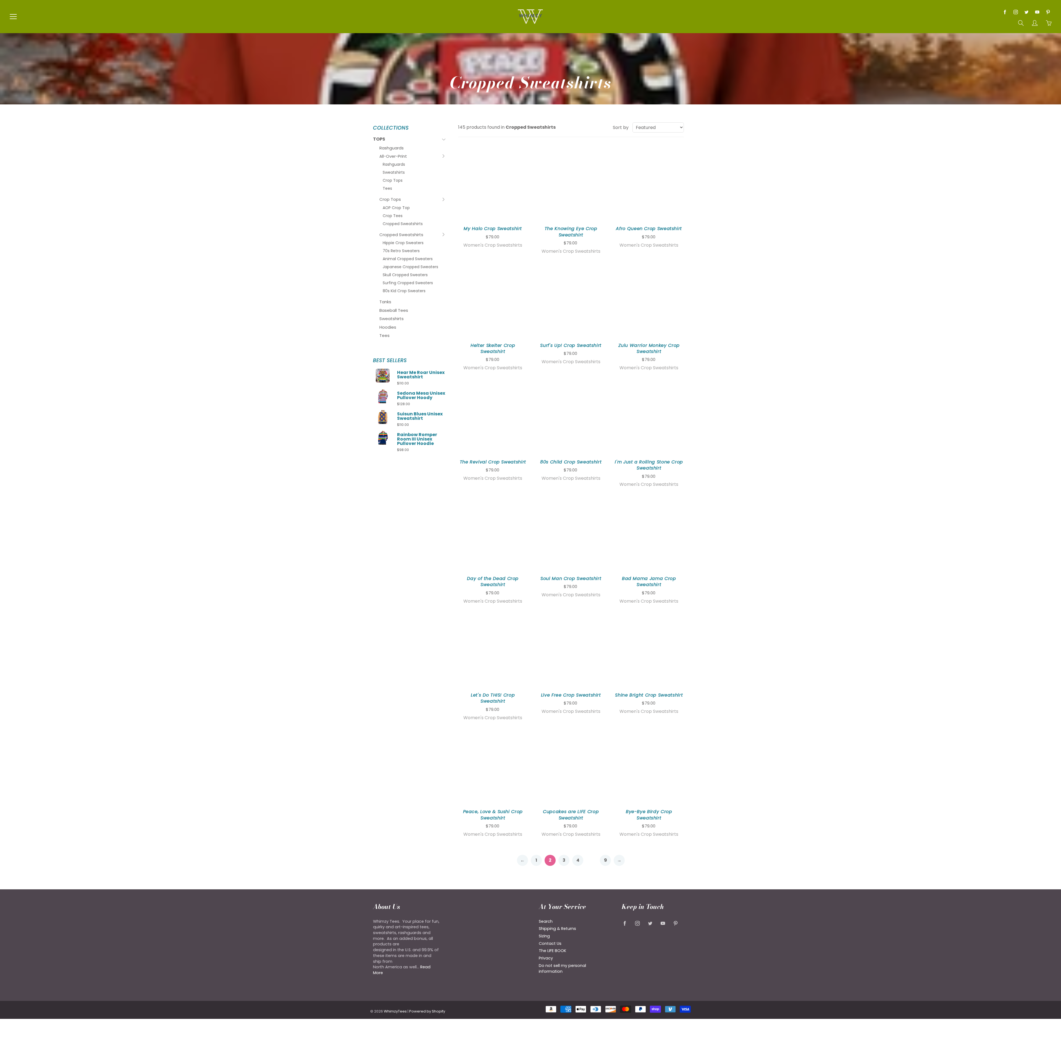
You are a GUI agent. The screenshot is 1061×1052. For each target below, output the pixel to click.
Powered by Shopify (427, 1011)
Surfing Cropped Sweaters (408, 283)
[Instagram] (1015, 12)
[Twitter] (1026, 12)
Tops (384, 140)
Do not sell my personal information (562, 968)
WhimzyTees (395, 1011)
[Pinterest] (1047, 12)
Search (546, 921)
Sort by (621, 128)
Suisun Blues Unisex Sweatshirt (420, 416)
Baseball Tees (393, 310)
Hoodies (387, 327)
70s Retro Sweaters (401, 251)
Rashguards (391, 148)
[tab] (409, 139)
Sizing (544, 936)
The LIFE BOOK (552, 950)
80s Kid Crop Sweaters (404, 291)
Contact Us (550, 943)
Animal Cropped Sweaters (408, 259)
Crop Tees (393, 215)
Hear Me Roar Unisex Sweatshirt (421, 374)
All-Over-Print (393, 156)
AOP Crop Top (396, 207)
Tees (387, 188)
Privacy (546, 958)
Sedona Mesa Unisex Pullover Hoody (421, 395)
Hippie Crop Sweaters (403, 243)
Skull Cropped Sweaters (405, 275)
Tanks (385, 302)
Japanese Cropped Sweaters (410, 267)
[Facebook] (1004, 12)
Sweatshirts (394, 172)
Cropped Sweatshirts (403, 223)
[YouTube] (1037, 12)
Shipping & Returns (557, 928)
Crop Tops (393, 180)
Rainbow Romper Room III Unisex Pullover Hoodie (417, 439)
